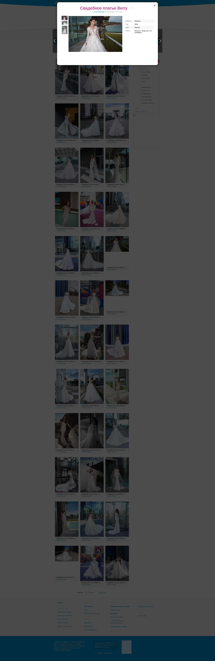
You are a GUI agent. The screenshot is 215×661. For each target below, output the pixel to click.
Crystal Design (99, 12)
